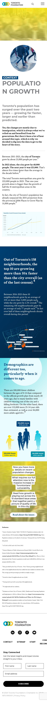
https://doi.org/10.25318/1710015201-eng (30, 535)
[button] (32, 4)
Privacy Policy (19, 696)
